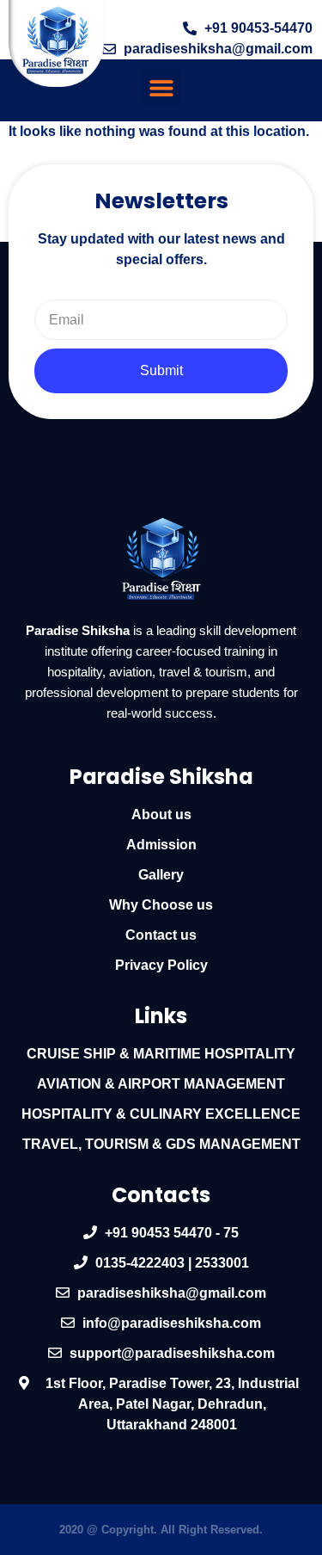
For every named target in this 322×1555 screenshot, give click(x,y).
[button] (161, 87)
